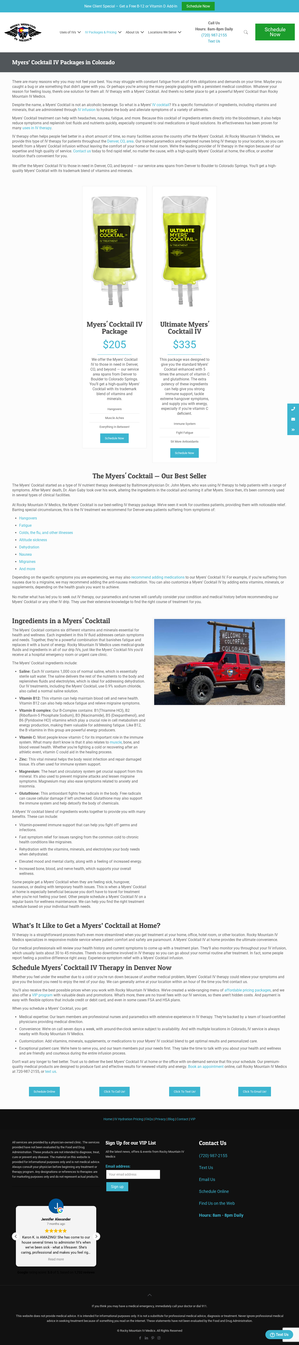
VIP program (42, 995)
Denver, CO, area (120, 141)
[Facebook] (140, 1338)
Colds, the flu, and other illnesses (46, 532)
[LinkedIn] (146, 1338)
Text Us (281, 1334)
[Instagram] (159, 1338)
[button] (96, 1236)
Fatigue (25, 525)
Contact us (82, 151)
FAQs (149, 1119)
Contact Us (212, 1142)
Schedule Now (198, 6)
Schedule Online (214, 1191)
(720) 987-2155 (213, 1155)
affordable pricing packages (247, 990)
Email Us (207, 1179)
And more (27, 569)
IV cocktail (160, 105)
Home (107, 1119)
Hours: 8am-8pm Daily (214, 29)
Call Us (214, 23)
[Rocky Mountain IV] (23, 32)
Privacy (160, 1119)
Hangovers (28, 518)
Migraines (27, 561)
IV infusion (87, 109)
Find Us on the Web (217, 1203)
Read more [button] (54, 1259)
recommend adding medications (158, 577)
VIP (193, 1119)
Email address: (118, 1166)
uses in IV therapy (36, 128)
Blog (171, 1119)
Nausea (25, 554)
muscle (116, 742)
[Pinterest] (152, 1338)
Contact (182, 1119)
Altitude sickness (33, 540)
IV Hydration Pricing (128, 1119)
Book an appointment (206, 1066)
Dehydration (29, 547)
